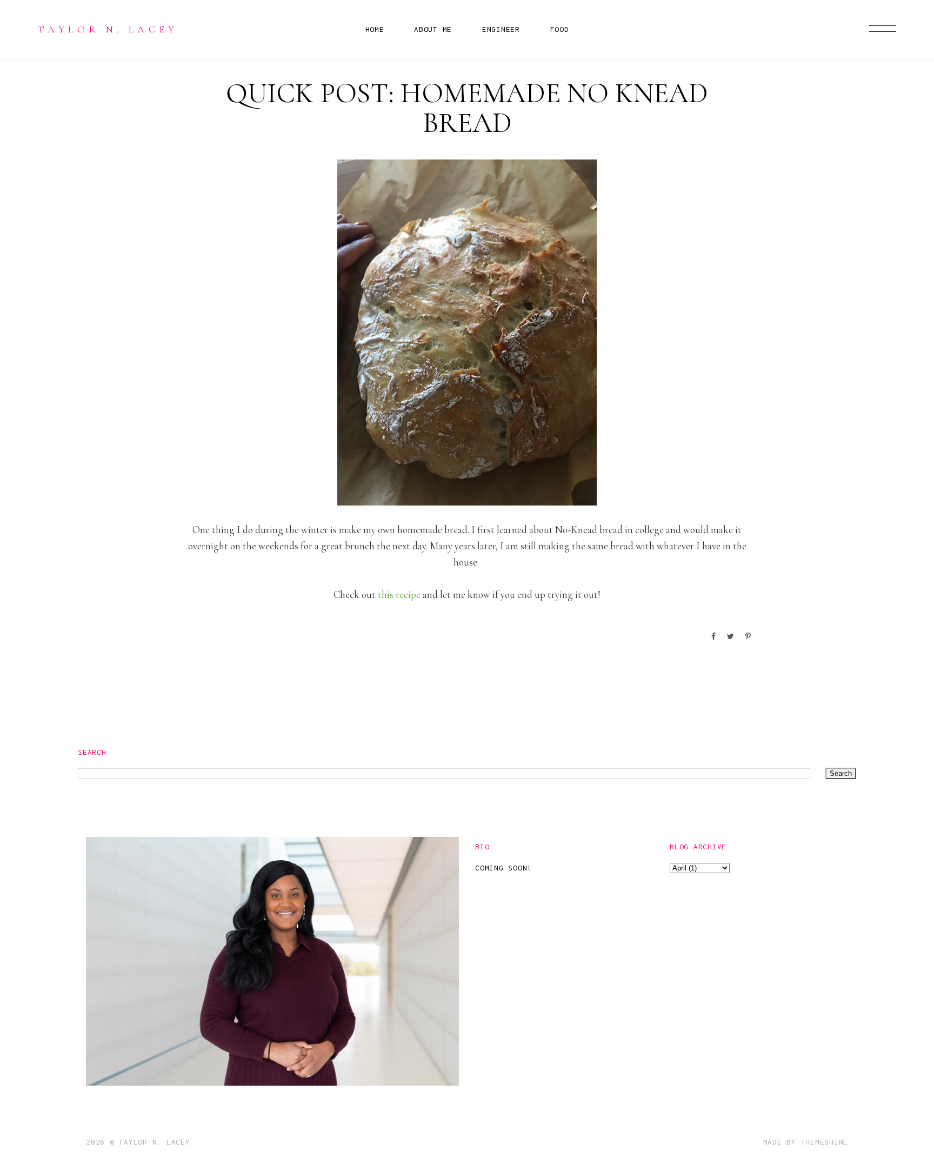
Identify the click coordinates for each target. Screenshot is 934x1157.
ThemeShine (825, 1142)
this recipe (399, 594)
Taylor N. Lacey (108, 29)
